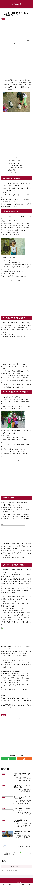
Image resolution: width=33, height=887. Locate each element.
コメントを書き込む (16, 866)
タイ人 (4, 715)
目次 (14, 157)
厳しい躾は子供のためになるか (15, 172)
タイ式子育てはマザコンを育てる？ (16, 167)
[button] (29, 465)
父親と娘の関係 (11, 170)
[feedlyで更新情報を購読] (8, 758)
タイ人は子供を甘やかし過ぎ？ (15, 165)
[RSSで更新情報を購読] (24, 758)
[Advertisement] (16, 61)
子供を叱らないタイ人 (13, 163)
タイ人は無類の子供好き (14, 160)
